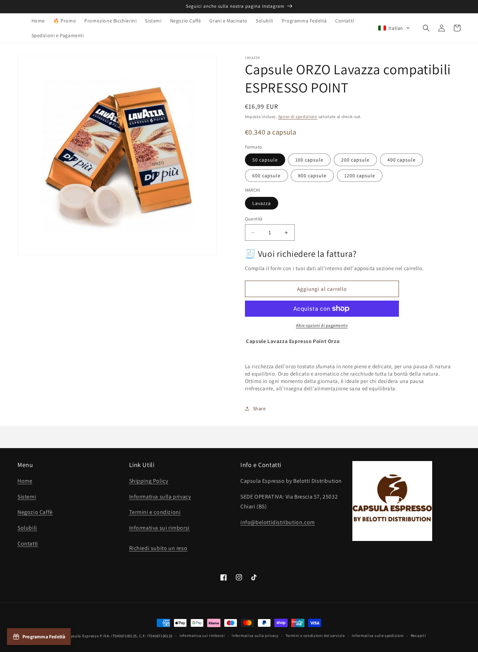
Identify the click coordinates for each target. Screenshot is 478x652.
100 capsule (309, 160)
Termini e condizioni (155, 512)
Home (24, 481)
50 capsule (265, 160)
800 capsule (312, 175)
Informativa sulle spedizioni (378, 635)
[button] (394, 28)
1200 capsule (359, 175)
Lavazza (261, 203)
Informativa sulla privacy (160, 496)
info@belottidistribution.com (277, 522)
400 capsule (401, 160)
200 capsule (355, 160)
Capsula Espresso (82, 635)
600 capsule (266, 175)
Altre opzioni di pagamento (321, 325)
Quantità (254, 219)
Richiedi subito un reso (158, 548)
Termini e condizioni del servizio (315, 635)
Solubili (27, 527)
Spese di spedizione (297, 116)
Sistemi (26, 496)
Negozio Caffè (35, 512)
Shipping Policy (148, 481)
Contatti (27, 543)
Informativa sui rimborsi (159, 527)
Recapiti (418, 635)
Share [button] (259, 408)
